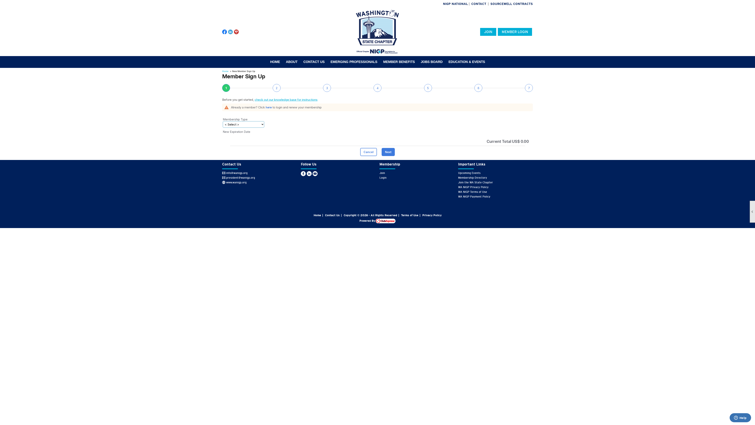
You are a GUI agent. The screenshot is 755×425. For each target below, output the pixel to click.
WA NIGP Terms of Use (472, 191)
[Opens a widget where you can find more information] (740, 418)
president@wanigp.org (240, 177)
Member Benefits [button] (399, 62)
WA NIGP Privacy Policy (473, 187)
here (269, 107)
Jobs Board (432, 62)
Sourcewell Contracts (511, 4)
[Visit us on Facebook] (224, 32)
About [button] (291, 62)
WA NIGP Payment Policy (474, 196)
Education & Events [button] (466, 62)
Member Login (515, 32)
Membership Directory (472, 177)
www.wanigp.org (236, 182)
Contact (478, 4)
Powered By (367, 220)
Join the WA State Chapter (475, 182)
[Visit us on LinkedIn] (230, 32)
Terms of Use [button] (409, 215)
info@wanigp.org (237, 173)
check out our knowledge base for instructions (286, 100)
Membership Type (235, 119)
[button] (368, 152)
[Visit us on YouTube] (236, 32)
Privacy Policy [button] (432, 215)
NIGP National (455, 4)
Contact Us (314, 62)
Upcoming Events (469, 173)
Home (275, 62)
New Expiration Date (236, 132)
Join (488, 32)
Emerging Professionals (354, 62)
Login (383, 177)
